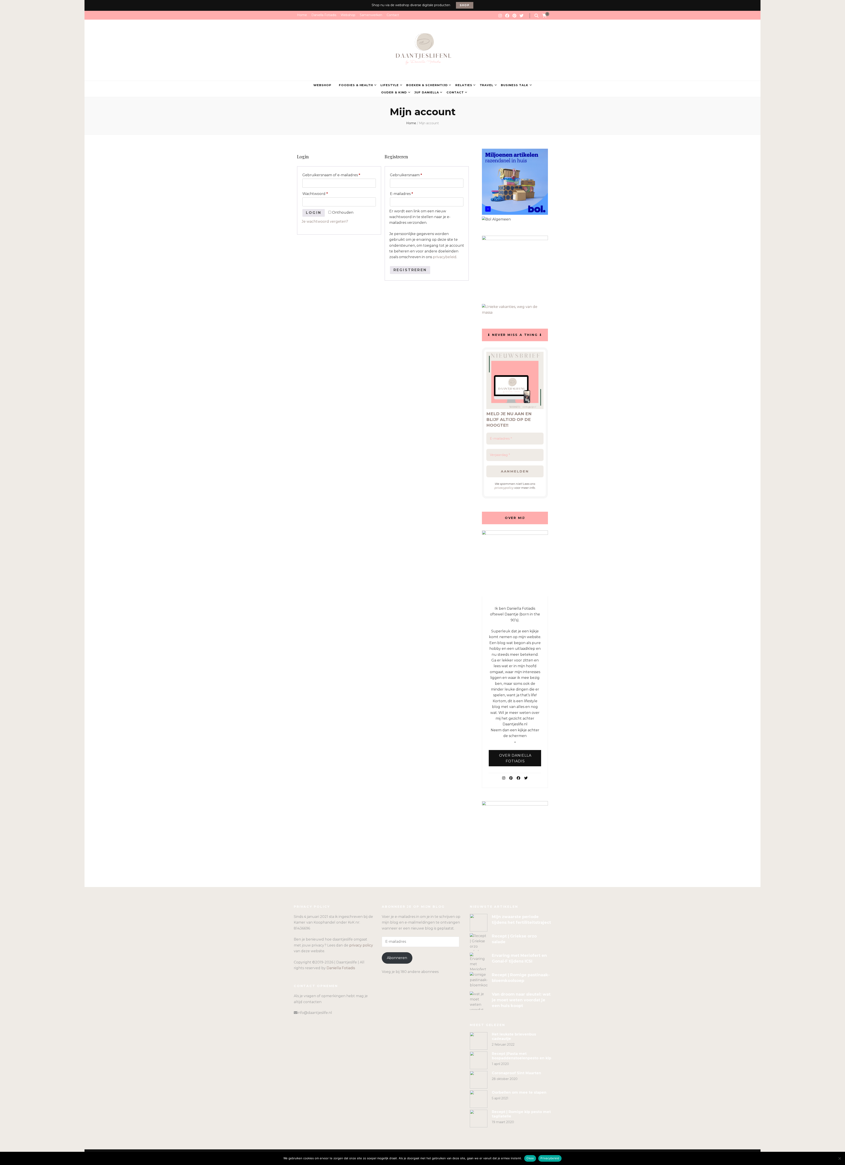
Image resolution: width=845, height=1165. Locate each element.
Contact (393, 15)
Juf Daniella (426, 92)
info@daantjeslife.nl (314, 1013)
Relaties (463, 85)
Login (313, 213)
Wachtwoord (321, 193)
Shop (465, 5)
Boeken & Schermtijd (427, 85)
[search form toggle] (536, 16)
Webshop (348, 15)
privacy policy (361, 945)
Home (302, 15)
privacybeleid (444, 257)
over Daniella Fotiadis (515, 758)
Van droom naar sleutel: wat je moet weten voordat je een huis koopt (521, 1000)
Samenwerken (371, 15)
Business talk (514, 85)
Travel (487, 85)
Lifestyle (389, 85)
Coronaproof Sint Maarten (516, 1073)
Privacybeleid (549, 1158)
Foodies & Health (356, 85)
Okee (530, 1158)
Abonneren (397, 958)
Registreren (410, 270)
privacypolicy (504, 487)
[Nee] (839, 1158)
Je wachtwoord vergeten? (325, 221)
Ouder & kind (394, 92)
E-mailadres (407, 193)
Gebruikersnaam (412, 175)
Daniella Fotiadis (323, 15)
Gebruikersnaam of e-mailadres (337, 175)
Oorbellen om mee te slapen (519, 1092)
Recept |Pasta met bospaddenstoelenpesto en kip (521, 1056)
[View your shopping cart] (544, 15)
